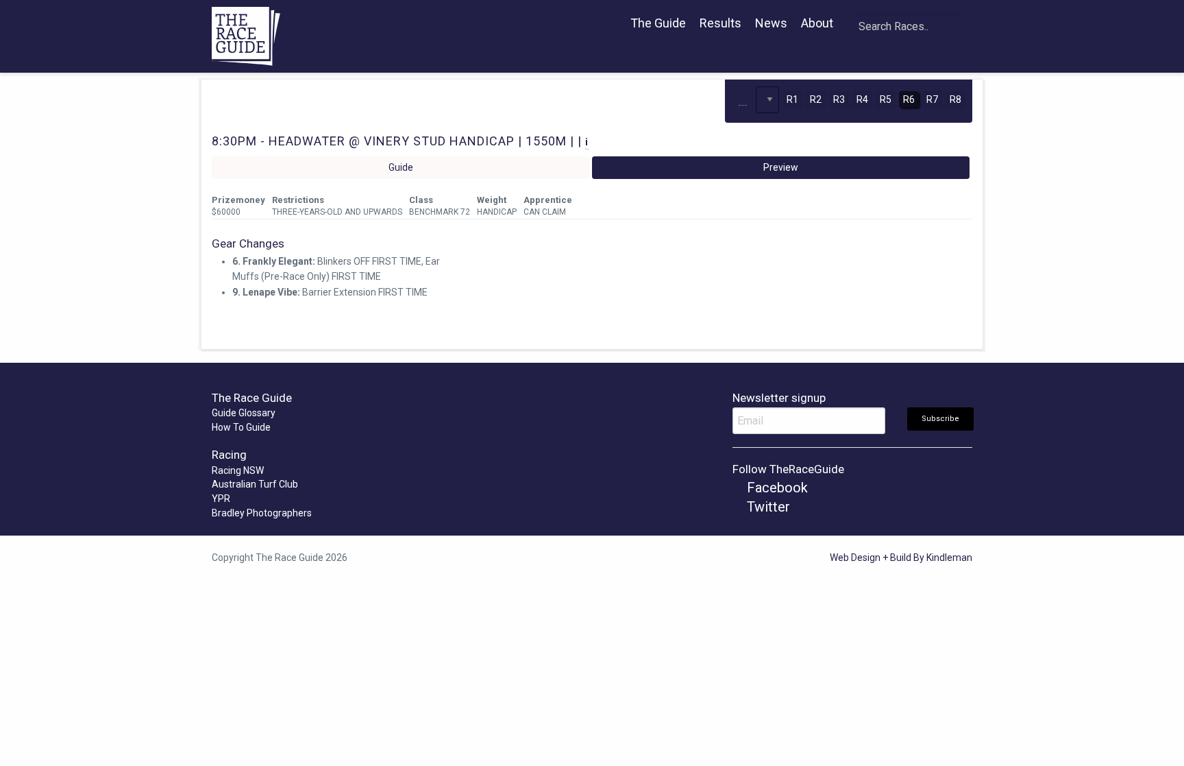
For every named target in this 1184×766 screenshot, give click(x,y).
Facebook (775, 487)
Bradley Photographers (262, 512)
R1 (792, 99)
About (817, 23)
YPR (221, 498)
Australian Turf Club (255, 484)
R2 (816, 99)
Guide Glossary (243, 412)
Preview (780, 167)
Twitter (766, 507)
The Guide (658, 23)
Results (720, 23)
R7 (932, 99)
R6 (909, 99)
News (771, 23)
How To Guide (241, 427)
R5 (885, 99)
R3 (839, 99)
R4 (862, 99)
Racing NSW (238, 470)
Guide (400, 167)
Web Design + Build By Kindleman (901, 557)
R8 (955, 99)
